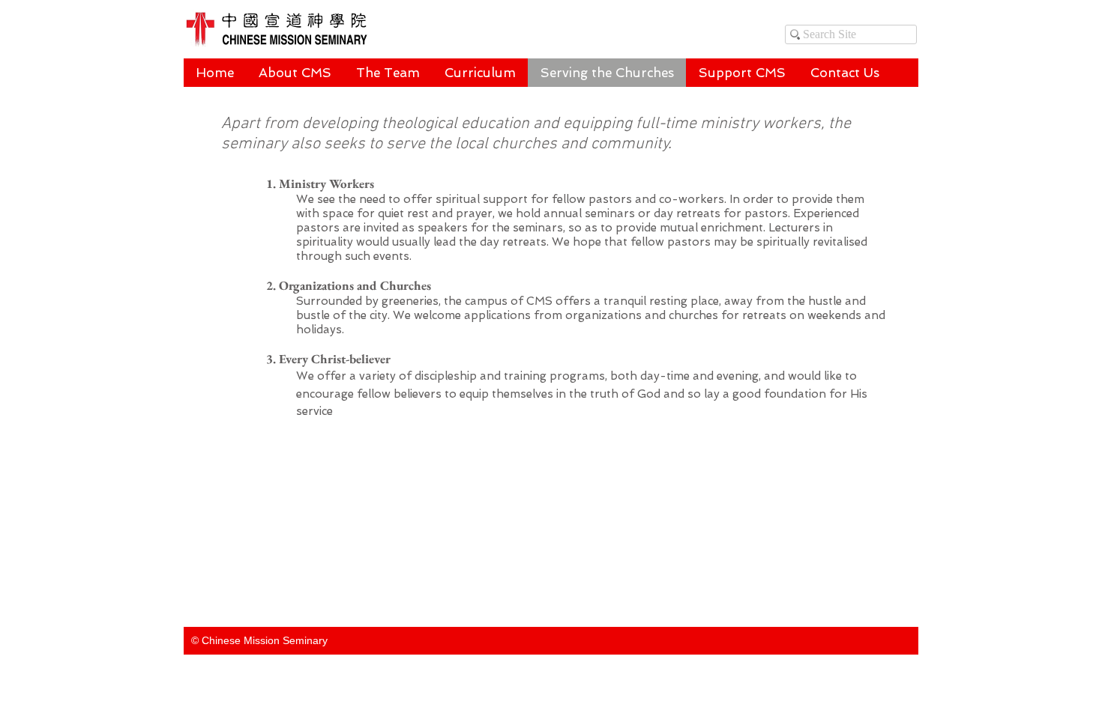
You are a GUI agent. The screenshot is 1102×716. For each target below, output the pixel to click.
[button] (387, 72)
